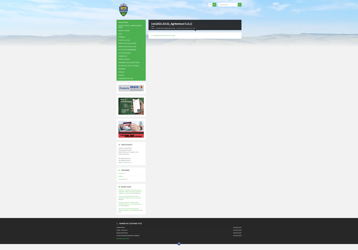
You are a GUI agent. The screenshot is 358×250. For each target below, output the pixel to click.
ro (214, 5)
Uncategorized (122, 179)
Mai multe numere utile (123, 238)
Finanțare (121, 173)
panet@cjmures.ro (127, 162)
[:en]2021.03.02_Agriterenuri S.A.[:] (165, 28)
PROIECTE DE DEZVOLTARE (127, 43)
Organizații (122, 56)
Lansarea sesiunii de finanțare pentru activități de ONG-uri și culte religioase (129, 209)
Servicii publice (124, 59)
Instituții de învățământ (127, 50)
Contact (121, 72)
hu (210, 5)
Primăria (121, 37)
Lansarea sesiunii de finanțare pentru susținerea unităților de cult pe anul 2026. (129, 197)
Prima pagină (123, 22)
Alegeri (121, 75)
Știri (120, 34)
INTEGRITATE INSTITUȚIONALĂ (128, 66)
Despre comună (124, 31)
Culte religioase (124, 53)
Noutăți (120, 176)
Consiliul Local (124, 40)
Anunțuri (121, 69)
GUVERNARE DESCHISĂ (125, 78)
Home (153, 28)
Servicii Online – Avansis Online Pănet (129, 26)
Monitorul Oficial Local (127, 46)
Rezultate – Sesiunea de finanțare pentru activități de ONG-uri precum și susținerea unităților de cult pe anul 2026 (130, 191)
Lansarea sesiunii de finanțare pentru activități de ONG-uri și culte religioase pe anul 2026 (129, 204)
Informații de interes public (129, 62)
